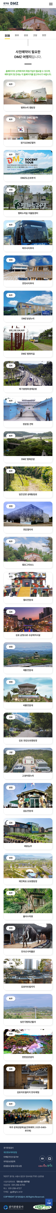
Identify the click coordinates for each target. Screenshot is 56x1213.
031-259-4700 (18, 1185)
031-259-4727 (15, 1188)
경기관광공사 (8, 1148)
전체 (7, 36)
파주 (17, 35)
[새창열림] (42, 1159)
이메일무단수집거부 (11, 1157)
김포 (26, 35)
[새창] (43, 1206)
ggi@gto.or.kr (16, 1192)
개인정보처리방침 (10, 1152)
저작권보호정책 (9, 1161)
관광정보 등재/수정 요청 (12, 1166)
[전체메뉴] (51, 4)
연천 (44, 35)
